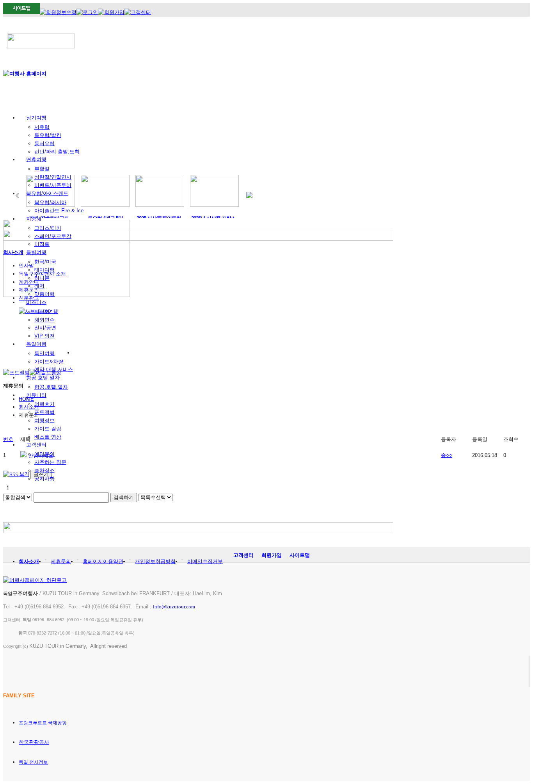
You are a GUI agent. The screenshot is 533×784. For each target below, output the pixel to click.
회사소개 (29, 561)
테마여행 (44, 270)
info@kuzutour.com (174, 607)
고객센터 (36, 445)
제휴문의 (61, 561)
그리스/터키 (47, 228)
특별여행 (36, 252)
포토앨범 (44, 412)
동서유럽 (44, 143)
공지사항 (44, 479)
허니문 (42, 278)
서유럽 (42, 127)
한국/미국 (45, 262)
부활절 (42, 169)
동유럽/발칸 (47, 135)
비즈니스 (36, 302)
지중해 (33, 219)
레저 (39, 286)
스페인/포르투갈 (52, 236)
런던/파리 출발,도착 (57, 152)
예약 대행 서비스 (53, 369)
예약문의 (44, 454)
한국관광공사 (34, 742)
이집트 (42, 244)
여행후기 (44, 404)
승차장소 (44, 470)
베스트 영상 (47, 437)
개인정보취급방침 (155, 561)
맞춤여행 (44, 294)
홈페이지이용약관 (103, 561)
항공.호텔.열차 (43, 377)
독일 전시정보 (33, 762)
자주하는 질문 (50, 462)
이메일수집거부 (205, 561)
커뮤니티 (36, 395)
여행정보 (44, 420)
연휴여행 (36, 159)
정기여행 (36, 118)
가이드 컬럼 (47, 429)
